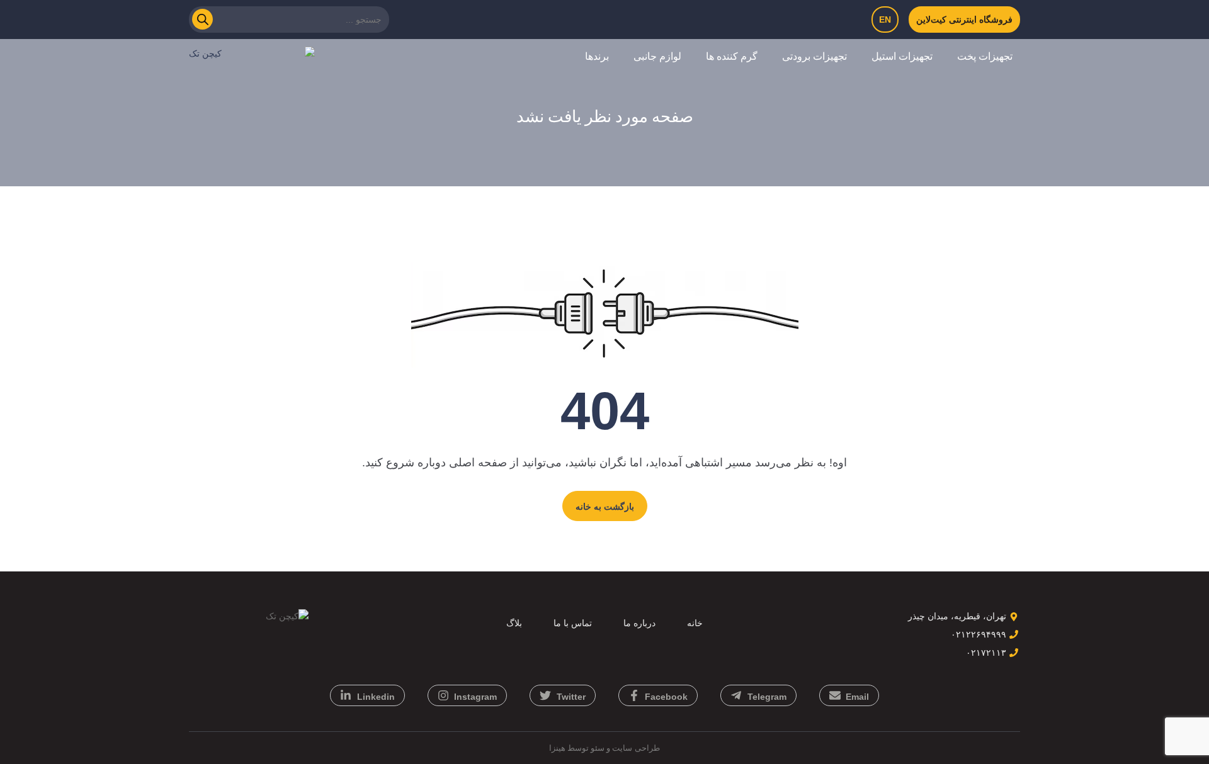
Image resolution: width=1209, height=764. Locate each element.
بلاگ (514, 623)
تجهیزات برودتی (814, 56)
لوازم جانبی (657, 56)
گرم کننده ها (732, 56)
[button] (980, 56)
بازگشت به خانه (605, 507)
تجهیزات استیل (902, 56)
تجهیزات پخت (985, 56)
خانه (695, 623)
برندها (597, 56)
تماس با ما (572, 623)
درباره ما (639, 623)
